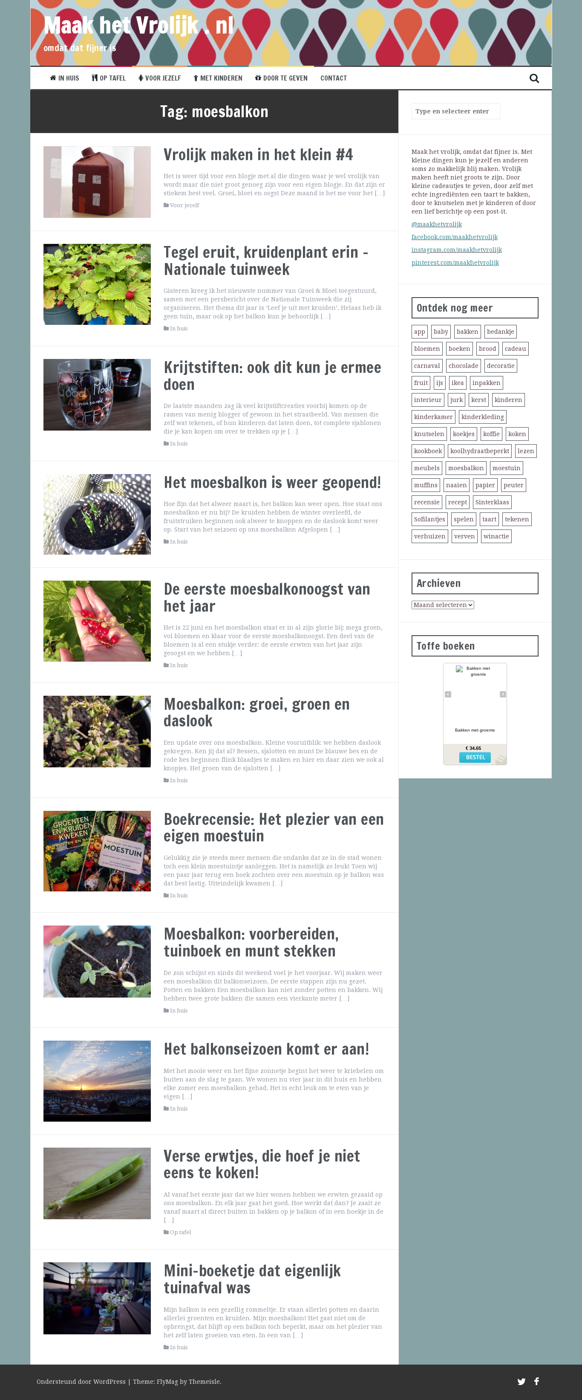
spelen (464, 519)
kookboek (428, 451)
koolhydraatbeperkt (479, 451)
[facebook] (536, 1383)
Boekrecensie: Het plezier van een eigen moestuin (274, 827)
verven (464, 536)
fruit (421, 382)
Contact (333, 78)
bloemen (427, 348)
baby (441, 331)
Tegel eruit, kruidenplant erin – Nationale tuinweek (266, 260)
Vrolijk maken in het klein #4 (259, 154)
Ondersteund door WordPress (82, 1381)
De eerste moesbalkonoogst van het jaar (267, 597)
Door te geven (285, 78)
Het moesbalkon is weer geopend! (272, 482)
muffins (426, 485)
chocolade (463, 365)
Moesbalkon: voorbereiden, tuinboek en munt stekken (251, 942)
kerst (478, 399)
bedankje (500, 331)
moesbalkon (466, 468)
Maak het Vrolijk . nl (138, 24)
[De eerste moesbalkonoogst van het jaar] (97, 620)
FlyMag (167, 1381)
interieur (428, 399)
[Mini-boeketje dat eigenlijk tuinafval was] (97, 1297)
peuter (514, 485)
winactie (496, 536)
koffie (491, 434)
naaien (456, 485)
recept (457, 502)
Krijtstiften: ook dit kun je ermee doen (272, 375)
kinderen (508, 399)
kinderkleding (482, 417)
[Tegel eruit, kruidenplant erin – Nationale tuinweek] (97, 284)
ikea (458, 382)
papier (485, 485)
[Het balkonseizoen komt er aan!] (97, 1080)
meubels (427, 468)
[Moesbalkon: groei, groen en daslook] (97, 731)
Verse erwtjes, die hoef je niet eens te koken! (262, 1164)
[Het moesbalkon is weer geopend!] (97, 513)
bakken (467, 331)
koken (517, 434)
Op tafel (113, 78)
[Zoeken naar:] (452, 111)
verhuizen (430, 536)
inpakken (487, 382)
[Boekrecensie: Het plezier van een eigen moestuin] (97, 850)
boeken (459, 348)
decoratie (501, 365)
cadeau (515, 348)
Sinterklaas (492, 502)
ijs (439, 382)
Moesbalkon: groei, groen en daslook (257, 712)
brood (487, 348)
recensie (427, 502)
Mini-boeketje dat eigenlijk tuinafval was (252, 1279)
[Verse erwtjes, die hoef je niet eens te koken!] (97, 1182)
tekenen (517, 519)
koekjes (464, 434)
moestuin (507, 468)
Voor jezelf (163, 78)
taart (489, 519)
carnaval (427, 365)
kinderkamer (433, 417)
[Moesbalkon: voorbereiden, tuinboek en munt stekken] (97, 960)
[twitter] (521, 1383)
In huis (68, 78)
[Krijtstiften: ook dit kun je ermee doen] (97, 394)
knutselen (429, 434)
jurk (456, 399)
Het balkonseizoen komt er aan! (266, 1049)
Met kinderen (221, 78)
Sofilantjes (429, 519)
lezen (526, 451)
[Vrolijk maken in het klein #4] (97, 181)
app (419, 331)
